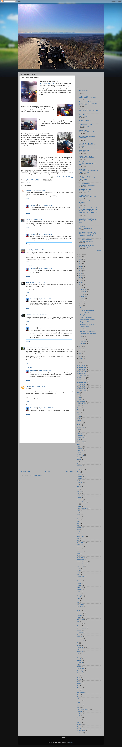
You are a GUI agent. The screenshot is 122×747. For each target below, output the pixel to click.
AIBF (78, 395)
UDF (78, 703)
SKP (78, 634)
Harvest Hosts (81, 502)
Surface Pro (80, 668)
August (82, 298)
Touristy (79, 679)
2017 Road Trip (81, 369)
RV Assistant (80, 604)
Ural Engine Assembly (83, 709)
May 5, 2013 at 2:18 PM (45, 299)
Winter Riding (81, 730)
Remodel (79, 581)
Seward (79, 626)
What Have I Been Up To (87, 324)
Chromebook (80, 437)
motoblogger (80, 559)
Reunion (79, 589)
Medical (79, 544)
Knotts (79, 532)
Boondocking (80, 427)
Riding (79, 594)
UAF (78, 698)
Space (79, 656)
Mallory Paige (83, 130)
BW (78, 431)
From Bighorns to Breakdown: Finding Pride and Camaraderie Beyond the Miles (88, 221)
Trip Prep (79, 688)
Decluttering (80, 455)
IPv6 (78, 521)
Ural (78, 707)
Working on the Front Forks (88, 333)
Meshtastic (80, 546)
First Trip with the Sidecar (87, 310)
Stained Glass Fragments (85, 191)
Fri (78, 484)
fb (77, 480)
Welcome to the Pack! (84, 126)
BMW (78, 425)
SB (78, 621)
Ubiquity (79, 700)
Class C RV (80, 442)
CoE (78, 444)
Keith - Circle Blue (31, 347)
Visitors (28, 182)
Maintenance (80, 542)
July (81, 301)
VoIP (78, 715)
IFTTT (79, 514)
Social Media (80, 641)
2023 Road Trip (81, 384)
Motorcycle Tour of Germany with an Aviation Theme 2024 (88, 171)
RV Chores (80, 606)
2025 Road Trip (81, 388)
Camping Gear (81, 433)
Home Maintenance (82, 508)
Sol (78, 643)
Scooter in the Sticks (85, 102)
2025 (80, 259)
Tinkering (79, 673)
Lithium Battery (81, 536)
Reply (27, 198)
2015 (80, 282)
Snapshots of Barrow (86, 322)
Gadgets (79, 491)
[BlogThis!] (46, 180)
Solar (78, 645)
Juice (78, 529)
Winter (79, 728)
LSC (78, 538)
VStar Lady (29, 190)
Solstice (79, 649)
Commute (80, 446)
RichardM (33, 205)
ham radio (80, 499)
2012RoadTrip (81, 365)
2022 (80, 266)
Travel (79, 683)
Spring (79, 658)
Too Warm (83, 308)
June (82, 303)
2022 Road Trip (81, 382)
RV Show (79, 615)
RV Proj (79, 611)
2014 (80, 285)
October (82, 294)
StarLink (79, 660)
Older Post (69, 472)
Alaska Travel (81, 401)
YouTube (79, 733)
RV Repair (80, 613)
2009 (80, 353)
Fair (78, 467)
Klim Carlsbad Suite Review (86, 152)
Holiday (79, 506)
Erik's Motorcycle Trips (86, 143)
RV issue (79, 608)
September (83, 296)
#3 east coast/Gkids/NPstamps (87, 185)
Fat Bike (79, 476)
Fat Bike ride (80, 478)
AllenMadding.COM (85, 189)
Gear (78, 493)
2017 (80, 278)
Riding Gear (80, 596)
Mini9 (78, 553)
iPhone (79, 519)
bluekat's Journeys (85, 120)
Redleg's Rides (83, 96)
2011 (80, 349)
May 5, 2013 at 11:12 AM (40, 314)
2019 (80, 273)
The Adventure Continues (87, 331)
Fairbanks (80, 469)
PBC (78, 574)
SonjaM (28, 250)
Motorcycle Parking (82, 561)
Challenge (80, 435)
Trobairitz (28, 282)
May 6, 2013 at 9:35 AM (38, 386)
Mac (78, 540)
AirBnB (79, 397)
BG (78, 414)
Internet (79, 517)
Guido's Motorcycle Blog (86, 245)
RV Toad (79, 617)
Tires (78, 675)
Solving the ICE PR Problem (86, 157)
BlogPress (80, 422)
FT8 (78, 489)
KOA (78, 534)
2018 (80, 275)
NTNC (79, 570)
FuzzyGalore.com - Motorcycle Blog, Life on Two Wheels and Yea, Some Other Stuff (88, 209)
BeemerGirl (29, 314)
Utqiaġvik (79, 711)
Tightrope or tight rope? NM (86, 241)
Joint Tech (80, 527)
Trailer (79, 681)
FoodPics (79, 482)
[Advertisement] (47, 457)
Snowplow (80, 638)
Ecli (78, 461)
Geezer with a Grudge (85, 156)
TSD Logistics (81, 692)
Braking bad (82, 139)
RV (78, 602)
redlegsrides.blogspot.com (46, 83)
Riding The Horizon (85, 162)
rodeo (78, 598)
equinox (79, 463)
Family (79, 472)
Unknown (28, 386)
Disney (79, 457)
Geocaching (80, 495)
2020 (80, 271)
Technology (80, 671)
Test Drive (81, 92)
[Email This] (44, 180)
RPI (78, 600)
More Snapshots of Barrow (87, 319)
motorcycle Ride (81, 564)
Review (79, 591)
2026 (80, 256)
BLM (78, 418)
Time (80, 203)
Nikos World (82, 169)
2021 (80, 268)
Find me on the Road (85, 124)
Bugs (78, 429)
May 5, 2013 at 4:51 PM (45, 370)
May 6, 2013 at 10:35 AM (46, 408)
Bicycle (79, 416)
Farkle (79, 474)
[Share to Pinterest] (51, 180)
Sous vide (80, 651)
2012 (80, 346)
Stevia (79, 664)
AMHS (79, 405)
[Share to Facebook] (49, 180)
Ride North (82, 226)
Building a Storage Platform (86, 247)
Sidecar (79, 630)
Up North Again (84, 326)
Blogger (79, 420)
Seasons (79, 623)
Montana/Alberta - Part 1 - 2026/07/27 (88, 110)
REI (78, 579)
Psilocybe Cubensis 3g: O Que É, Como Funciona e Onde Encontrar (88, 234)
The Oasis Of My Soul (85, 239)
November (83, 291)
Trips (78, 690)
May (81, 305)
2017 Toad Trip (81, 371)
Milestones (80, 551)
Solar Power (80, 647)
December (83, 289)
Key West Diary (83, 90)
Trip (78, 685)
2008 (80, 356)
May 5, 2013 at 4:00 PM (44, 347)
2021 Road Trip (81, 380)
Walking (79, 718)
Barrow (79, 410)
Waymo (79, 722)
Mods (78, 555)
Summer (79, 666)
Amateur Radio (81, 403)
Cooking (79, 448)
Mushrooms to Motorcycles (87, 232)
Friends (79, 487)
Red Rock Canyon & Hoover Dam (87, 196)
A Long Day (83, 315)
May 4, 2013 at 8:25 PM (45, 234)
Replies (30, 202)
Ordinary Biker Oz (84, 176)
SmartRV (79, 636)
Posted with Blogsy (68, 177)
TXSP (78, 696)
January (82, 343)
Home (47, 472)
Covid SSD (80, 450)
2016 (80, 280)
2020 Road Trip (81, 378)
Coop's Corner (83, 109)
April (81, 336)
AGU (78, 393)
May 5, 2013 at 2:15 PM (45, 268)
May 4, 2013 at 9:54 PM (37, 250)
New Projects (84, 329)
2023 (80, 263)
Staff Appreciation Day (86, 317)
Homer (79, 510)
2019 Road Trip (81, 375)
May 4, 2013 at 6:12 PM (35, 219)
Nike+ (78, 568)
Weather (79, 724)
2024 (80, 261)
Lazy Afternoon (84, 312)
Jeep (78, 525)
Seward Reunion (81, 628)
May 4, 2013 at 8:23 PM (45, 205)
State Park (80, 662)
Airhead (79, 399)
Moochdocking (81, 557)
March (82, 339)
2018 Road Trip (81, 373)
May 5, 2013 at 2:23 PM (45, 328)
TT (78, 694)
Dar (27, 219)
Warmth (79, 720)
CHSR (79, 440)
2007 (80, 358)
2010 (80, 351)
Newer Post (25, 472)
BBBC (78, 412)
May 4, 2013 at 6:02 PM (39, 190)
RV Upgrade (80, 619)
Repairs (79, 585)
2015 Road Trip (81, 367)
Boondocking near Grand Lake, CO (88, 97)
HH (78, 504)
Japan (79, 523)
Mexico (79, 549)
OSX (78, 572)
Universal (79, 705)
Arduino (79, 407)
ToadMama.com (84, 195)
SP (78, 653)
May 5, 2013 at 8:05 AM (38, 282)
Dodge (79, 459)
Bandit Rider (83, 114)
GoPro (79, 497)
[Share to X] (47, 180)
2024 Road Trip (81, 386)
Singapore (80, 632)
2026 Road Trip (81, 390)
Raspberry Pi (80, 576)
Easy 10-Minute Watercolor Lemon (88, 132)
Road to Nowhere (84, 150)
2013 (80, 287)
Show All (99, 250)
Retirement (80, 587)
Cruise (79, 452)
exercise (79, 465)
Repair (79, 583)
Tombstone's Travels (85, 183)
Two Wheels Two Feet (85, 218)
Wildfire (79, 726)
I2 (77, 512)
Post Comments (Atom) (35, 475)
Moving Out (80, 566)
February (83, 341)
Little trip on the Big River (85, 228)
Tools (78, 677)
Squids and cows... (84, 116)
